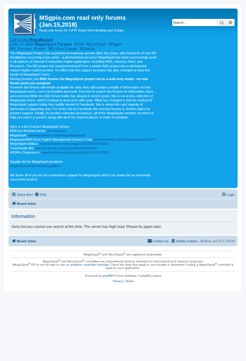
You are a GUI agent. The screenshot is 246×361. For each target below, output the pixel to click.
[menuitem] (40, 194)
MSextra (87, 48)
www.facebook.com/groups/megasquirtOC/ (125, 139)
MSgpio (115, 44)
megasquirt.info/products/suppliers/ (35, 166)
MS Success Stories (28, 48)
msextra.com (56, 131)
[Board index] (24, 23)
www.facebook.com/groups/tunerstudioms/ (66, 148)
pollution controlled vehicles (89, 264)
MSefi (79, 44)
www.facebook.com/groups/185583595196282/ (74, 143)
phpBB (107, 275)
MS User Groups (62, 48)
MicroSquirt (96, 44)
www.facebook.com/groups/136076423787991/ (75, 152)
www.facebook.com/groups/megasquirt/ (57, 135)
